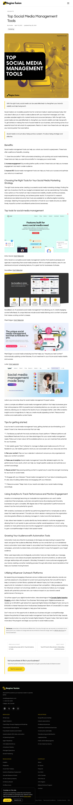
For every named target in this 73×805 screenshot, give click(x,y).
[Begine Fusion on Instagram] (18, 708)
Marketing (11, 29)
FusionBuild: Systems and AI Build (12, 731)
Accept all (7, 800)
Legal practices (42, 737)
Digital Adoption (7, 721)
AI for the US (41, 778)
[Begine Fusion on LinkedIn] (4, 708)
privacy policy (27, 796)
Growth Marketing (8, 753)
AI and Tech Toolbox (8, 769)
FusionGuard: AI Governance (11, 727)
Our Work (40, 772)
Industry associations (44, 721)
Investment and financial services (47, 727)
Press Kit (40, 769)
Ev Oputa (40, 765)
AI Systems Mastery (8, 747)
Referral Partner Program (45, 785)
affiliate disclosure (59, 630)
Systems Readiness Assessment (12, 772)
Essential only (17, 800)
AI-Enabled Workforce (9, 744)
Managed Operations (9, 750)
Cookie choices (61, 800)
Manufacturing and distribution (46, 734)
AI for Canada (41, 775)
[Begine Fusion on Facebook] (13, 708)
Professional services (44, 724)
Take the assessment (16, 669)
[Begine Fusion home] (12, 3)
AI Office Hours (7, 785)
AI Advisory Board (8, 782)
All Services (6, 718)
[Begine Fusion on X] (9, 708)
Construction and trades (45, 731)
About (39, 762)
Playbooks (6, 765)
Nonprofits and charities (44, 718)
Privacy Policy (38, 800)
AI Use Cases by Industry (45, 744)
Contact (40, 788)
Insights (10, 11)
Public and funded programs (46, 740)
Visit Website (18, 256)
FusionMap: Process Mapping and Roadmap (15, 724)
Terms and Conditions (49, 800)
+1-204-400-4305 (8, 701)
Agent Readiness (7, 740)
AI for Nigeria (41, 782)
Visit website (13, 364)
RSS (69, 800)
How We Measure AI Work (10, 775)
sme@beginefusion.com (9, 698)
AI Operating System (8, 737)
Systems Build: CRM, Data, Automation (13, 734)
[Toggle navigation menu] (68, 3)
